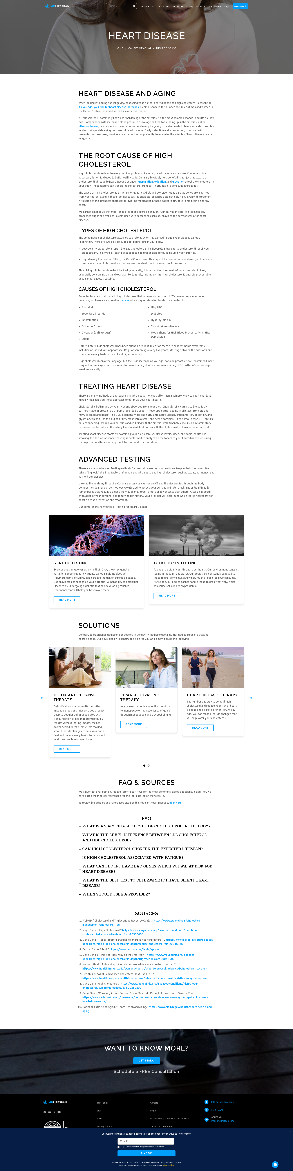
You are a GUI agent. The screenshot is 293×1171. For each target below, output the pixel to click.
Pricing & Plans (104, 1126)
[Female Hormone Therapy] (147, 667)
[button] (144, 766)
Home (119, 48)
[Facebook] (45, 1112)
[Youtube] (60, 1112)
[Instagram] (55, 1112)
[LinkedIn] (50, 1112)
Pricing (189, 6)
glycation (178, 182)
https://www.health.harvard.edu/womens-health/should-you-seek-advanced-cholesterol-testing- (144, 969)
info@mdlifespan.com (222, 1120)
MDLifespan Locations (222, 1101)
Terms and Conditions (161, 1126)
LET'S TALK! (217, 1109)
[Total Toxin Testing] (196, 535)
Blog (99, 1110)
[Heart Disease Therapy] (213, 667)
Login (227, 6)
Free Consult (240, 6)
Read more (67, 600)
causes (125, 300)
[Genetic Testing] (96, 535)
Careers (154, 1102)
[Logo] (57, 6)
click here (175, 803)
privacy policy (168, 1165)
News (100, 1118)
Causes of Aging (139, 48)
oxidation (160, 182)
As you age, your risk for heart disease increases (109, 107)
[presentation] (42, 697)
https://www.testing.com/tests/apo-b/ (134, 949)
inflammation (145, 182)
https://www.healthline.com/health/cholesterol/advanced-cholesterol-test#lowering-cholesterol (145, 978)
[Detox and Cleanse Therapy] (80, 667)
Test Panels (103, 1102)
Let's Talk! (146, 1061)
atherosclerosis (88, 126)
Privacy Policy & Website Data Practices (170, 1118)
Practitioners (214, 6)
